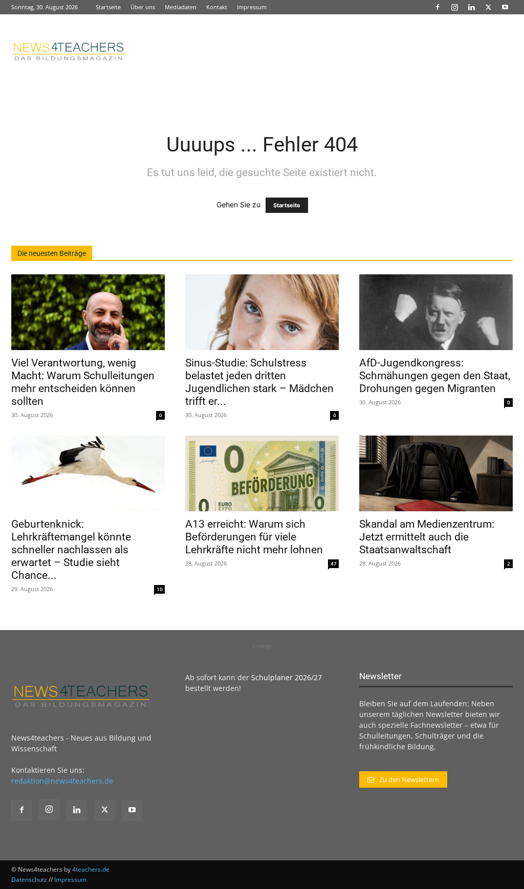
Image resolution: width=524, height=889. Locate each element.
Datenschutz (29, 879)
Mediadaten (180, 7)
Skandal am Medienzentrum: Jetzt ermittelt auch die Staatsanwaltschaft (426, 537)
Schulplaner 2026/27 (286, 677)
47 (334, 563)
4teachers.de (91, 869)
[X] (488, 7)
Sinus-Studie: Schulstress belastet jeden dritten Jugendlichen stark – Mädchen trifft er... (259, 382)
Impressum (252, 7)
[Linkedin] (471, 7)
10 (160, 589)
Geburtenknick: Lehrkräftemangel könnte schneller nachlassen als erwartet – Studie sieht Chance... (71, 549)
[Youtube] (505, 7)
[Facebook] (437, 7)
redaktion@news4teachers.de (62, 781)
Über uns (142, 7)
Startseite (108, 7)
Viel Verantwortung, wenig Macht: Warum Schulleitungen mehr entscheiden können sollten (83, 382)
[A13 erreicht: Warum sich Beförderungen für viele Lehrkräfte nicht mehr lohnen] (262, 473)
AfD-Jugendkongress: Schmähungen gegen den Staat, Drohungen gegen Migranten (434, 376)
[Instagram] (454, 7)
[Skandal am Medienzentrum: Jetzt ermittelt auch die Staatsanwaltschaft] (436, 473)
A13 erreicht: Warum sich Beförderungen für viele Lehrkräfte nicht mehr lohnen (254, 537)
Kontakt (216, 7)
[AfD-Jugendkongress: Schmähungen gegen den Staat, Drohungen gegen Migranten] (436, 312)
